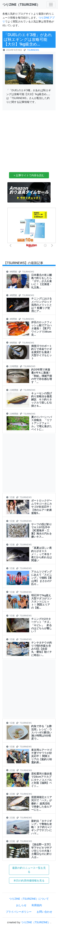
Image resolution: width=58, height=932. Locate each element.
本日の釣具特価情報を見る (29, 880)
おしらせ (21, 905)
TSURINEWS (33, 50)
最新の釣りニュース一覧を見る (29, 869)
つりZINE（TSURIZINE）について (29, 898)
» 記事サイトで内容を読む (29, 175)
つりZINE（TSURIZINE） (35, 922)
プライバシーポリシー (19, 911)
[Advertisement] (29, 142)
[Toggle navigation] (50, 4)
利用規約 (37, 905)
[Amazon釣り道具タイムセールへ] (29, 192)
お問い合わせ (44, 911)
